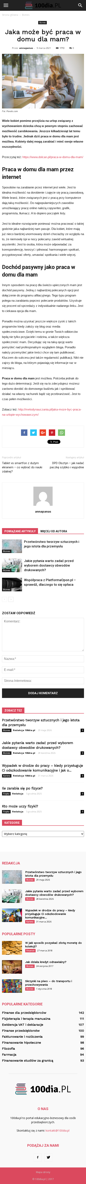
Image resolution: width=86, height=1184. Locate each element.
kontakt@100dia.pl (57, 1130)
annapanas (26, 47)
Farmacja (9, 1054)
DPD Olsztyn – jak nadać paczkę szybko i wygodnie (67, 465)
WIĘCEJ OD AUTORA (53, 531)
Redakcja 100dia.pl (24, 730)
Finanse (30, 950)
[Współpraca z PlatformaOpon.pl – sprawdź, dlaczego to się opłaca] (12, 585)
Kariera (6, 775)
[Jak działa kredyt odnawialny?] (12, 967)
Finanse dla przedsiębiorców (24, 1013)
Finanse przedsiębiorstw (21, 1030)
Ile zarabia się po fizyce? (22, 788)
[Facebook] (38, 1157)
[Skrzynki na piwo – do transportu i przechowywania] (12, 986)
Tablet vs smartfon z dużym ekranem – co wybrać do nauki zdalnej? (22, 467)
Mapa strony (43, 1172)
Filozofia (8, 1048)
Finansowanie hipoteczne (21, 1042)
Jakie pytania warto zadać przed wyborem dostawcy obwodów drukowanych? (49, 565)
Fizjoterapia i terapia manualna (26, 1019)
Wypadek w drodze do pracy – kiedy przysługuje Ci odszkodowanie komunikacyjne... (50, 914)
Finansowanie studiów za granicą (27, 1060)
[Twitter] (48, 1157)
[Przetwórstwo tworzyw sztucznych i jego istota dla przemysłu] (12, 546)
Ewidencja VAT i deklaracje (22, 1025)
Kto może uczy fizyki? (20, 806)
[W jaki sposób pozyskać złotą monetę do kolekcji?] (12, 948)
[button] (80, 5)
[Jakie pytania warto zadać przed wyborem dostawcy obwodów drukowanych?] (12, 565)
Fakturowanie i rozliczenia (22, 1036)
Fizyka (6, 793)
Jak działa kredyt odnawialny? (45, 962)
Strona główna (10, 15)
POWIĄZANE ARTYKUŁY (20, 531)
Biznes (42, 22)
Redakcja (17, 793)
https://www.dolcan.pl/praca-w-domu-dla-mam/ (52, 157)
